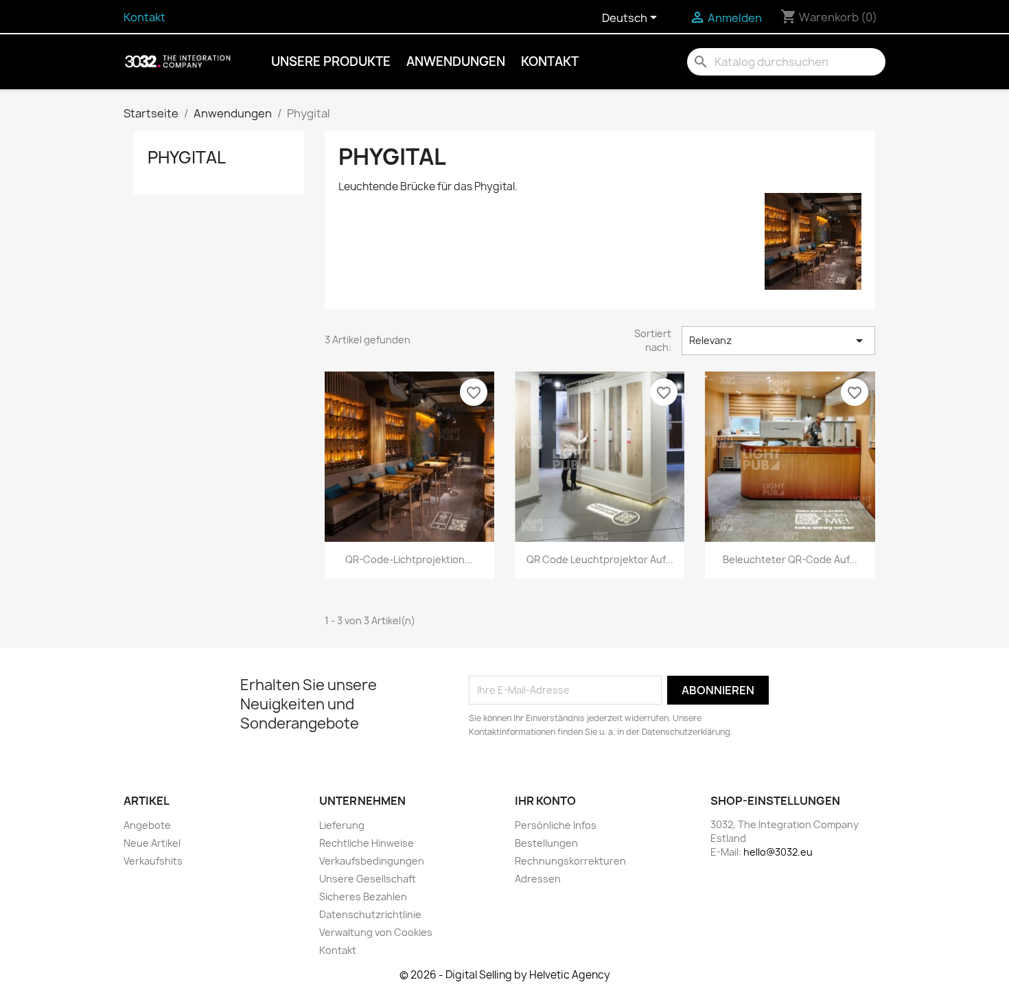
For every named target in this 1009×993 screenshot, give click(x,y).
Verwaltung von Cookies (375, 932)
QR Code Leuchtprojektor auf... (599, 559)
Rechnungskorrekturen (570, 860)
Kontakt (144, 17)
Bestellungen (546, 842)
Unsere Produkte (331, 61)
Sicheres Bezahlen (363, 896)
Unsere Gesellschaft (367, 878)
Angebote (147, 825)
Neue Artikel (152, 842)
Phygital (187, 157)
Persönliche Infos (555, 825)
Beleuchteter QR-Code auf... (790, 559)
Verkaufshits (153, 860)
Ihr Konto (545, 800)
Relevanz (778, 340)
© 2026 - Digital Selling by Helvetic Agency (504, 975)
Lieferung (341, 825)
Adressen (538, 878)
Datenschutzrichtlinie (370, 914)
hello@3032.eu (778, 851)
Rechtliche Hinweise (366, 842)
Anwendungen (455, 61)
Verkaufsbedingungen (371, 860)
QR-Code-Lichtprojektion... (409, 559)
